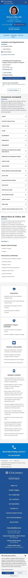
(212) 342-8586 (8, 24)
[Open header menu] (26, 2)
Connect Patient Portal (14, 513)
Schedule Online (20, 24)
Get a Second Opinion (14, 517)
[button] (14, 90)
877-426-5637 (14, 537)
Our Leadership (14, 495)
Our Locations (14, 499)
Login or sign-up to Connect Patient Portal (13, 84)
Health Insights (14, 490)
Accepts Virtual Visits (9, 54)
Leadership (14, 35)
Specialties (6, 35)
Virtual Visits (14, 522)
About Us (14, 485)
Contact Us (14, 508)
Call (14, 455)
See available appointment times (14, 78)
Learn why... (18, 21)
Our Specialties (14, 504)
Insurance (20, 35)
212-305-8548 (14, 542)
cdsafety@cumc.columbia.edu (14, 547)
